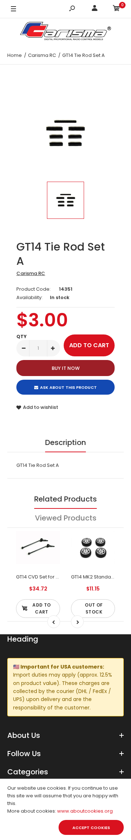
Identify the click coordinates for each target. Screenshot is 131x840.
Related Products (65, 499)
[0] (116, 9)
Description (65, 442)
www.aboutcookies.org (85, 811)
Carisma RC (30, 273)
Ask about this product (68, 387)
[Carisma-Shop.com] (65, 32)
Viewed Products (65, 518)
